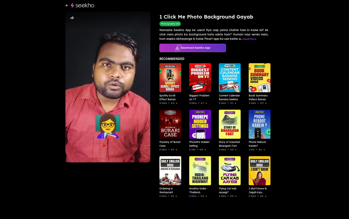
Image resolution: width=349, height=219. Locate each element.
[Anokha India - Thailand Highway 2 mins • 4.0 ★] (199, 170)
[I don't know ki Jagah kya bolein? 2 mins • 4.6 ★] (258, 170)
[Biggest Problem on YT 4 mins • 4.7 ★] (199, 77)
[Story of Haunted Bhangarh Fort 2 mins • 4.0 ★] (228, 124)
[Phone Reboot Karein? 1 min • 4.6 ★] (258, 124)
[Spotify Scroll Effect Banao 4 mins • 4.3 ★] (169, 77)
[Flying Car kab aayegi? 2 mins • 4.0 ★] (228, 170)
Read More (249, 38)
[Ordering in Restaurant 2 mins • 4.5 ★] (169, 170)
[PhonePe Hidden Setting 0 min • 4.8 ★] (199, 124)
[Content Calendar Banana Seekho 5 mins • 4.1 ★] (228, 77)
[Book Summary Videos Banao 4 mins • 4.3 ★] (258, 77)
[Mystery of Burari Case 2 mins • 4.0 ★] (169, 124)
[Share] (72, 18)
